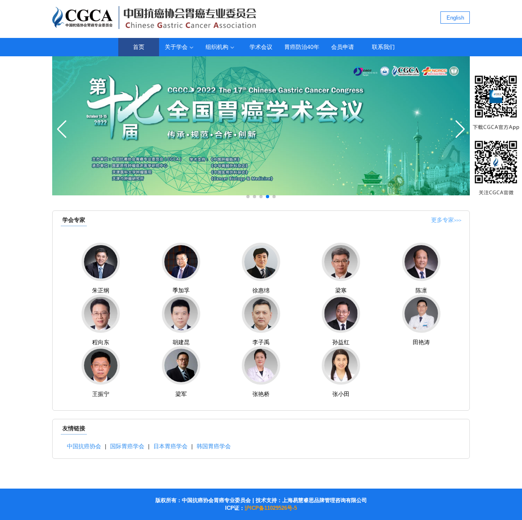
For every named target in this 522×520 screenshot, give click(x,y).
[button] (248, 196)
